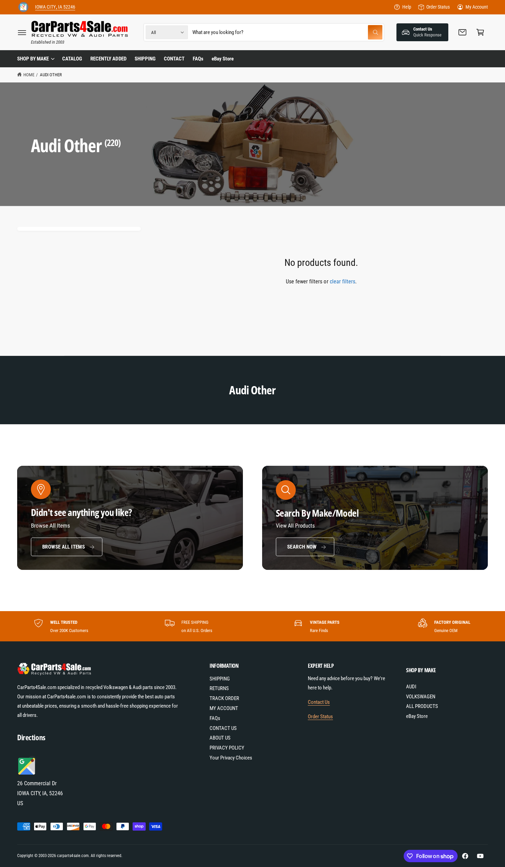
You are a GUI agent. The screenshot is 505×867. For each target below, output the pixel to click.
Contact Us (319, 702)
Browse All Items (63, 547)
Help (406, 7)
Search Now (302, 547)
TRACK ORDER (224, 698)
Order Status (437, 7)
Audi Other (51, 74)
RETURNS (219, 688)
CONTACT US (223, 728)
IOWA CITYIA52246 (55, 7)
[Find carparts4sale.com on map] (27, 773)
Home (28, 74)
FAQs (215, 718)
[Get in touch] (462, 32)
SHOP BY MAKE (33, 59)
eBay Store (417, 716)
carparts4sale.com (72, 855)
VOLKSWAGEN (420, 697)
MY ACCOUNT (224, 708)
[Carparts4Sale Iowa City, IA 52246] (23, 7)
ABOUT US (220, 738)
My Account (476, 7)
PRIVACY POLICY (227, 748)
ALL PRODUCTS (422, 706)
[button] (22, 32)
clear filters (342, 281)
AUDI (411, 687)
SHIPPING (220, 679)
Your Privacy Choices (231, 758)
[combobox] (287, 32)
